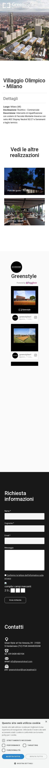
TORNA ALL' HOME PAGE (24, 242)
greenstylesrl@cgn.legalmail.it (22, 669)
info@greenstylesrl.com (21, 661)
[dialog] (24, 743)
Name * (8, 511)
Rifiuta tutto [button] (36, 756)
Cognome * (9, 523)
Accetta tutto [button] (13, 756)
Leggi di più (21, 735)
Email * (7, 535)
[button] (9, 48)
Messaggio (9, 548)
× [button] (46, 722)
